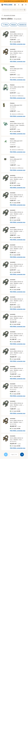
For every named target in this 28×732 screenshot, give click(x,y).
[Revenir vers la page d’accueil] (7, 5)
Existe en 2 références (17, 168)
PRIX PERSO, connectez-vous (17, 44)
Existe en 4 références (17, 114)
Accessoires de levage (9, 15)
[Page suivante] (22, 454)
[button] (14, 10)
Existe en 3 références (17, 77)
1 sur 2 (12, 454)
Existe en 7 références (17, 95)
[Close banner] (25, 1)
